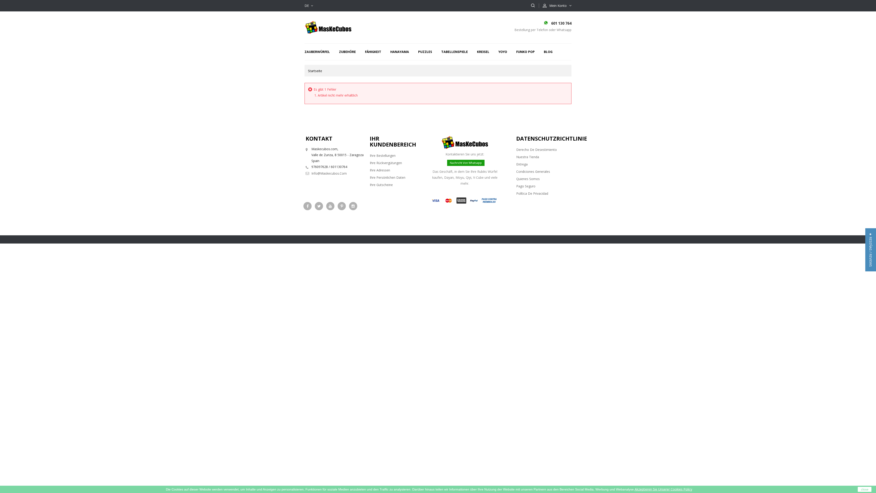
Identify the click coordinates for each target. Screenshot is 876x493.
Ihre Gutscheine (381, 185)
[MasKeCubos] (328, 27)
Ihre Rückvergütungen (386, 163)
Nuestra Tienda (527, 157)
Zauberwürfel (317, 52)
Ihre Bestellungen (383, 155)
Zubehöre (347, 52)
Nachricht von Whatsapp (466, 163)
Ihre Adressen (380, 170)
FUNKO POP (525, 52)
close (864, 489)
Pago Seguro (525, 186)
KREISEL (483, 52)
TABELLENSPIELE (454, 52)
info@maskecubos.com (329, 173)
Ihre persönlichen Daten (387, 177)
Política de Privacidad (532, 193)
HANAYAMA (399, 52)
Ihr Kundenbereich (393, 141)
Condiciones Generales (533, 171)
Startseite (315, 71)
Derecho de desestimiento (536, 149)
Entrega (522, 164)
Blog (548, 52)
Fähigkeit (373, 52)
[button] (870, 249)
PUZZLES (425, 52)
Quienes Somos (528, 179)
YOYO (502, 52)
